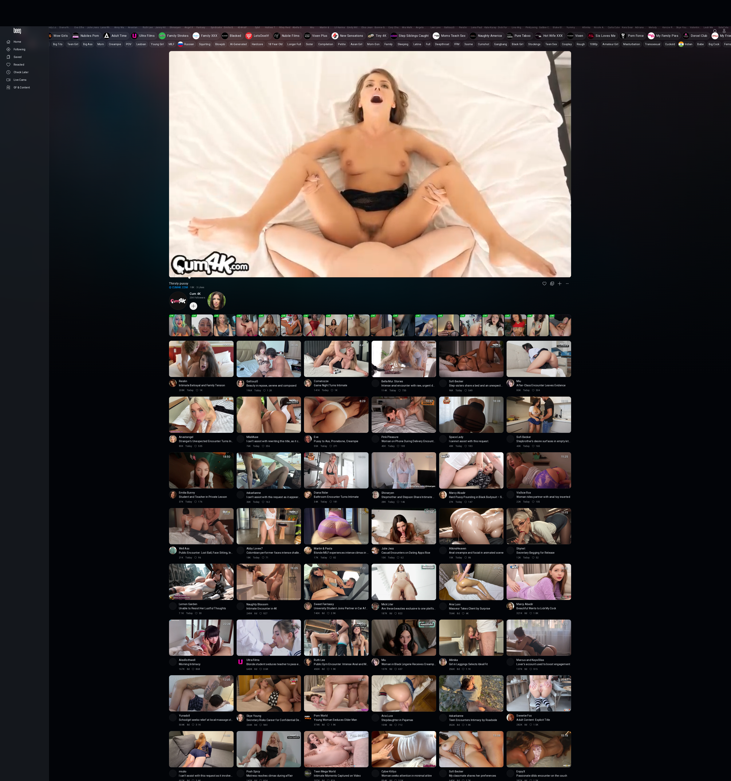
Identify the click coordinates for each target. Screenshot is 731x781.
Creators (25, 761)
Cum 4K (195, 267)
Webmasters (13, 764)
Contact (10, 761)
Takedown (27, 758)
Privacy (10, 767)
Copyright (11, 758)
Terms (27, 764)
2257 (20, 767)
